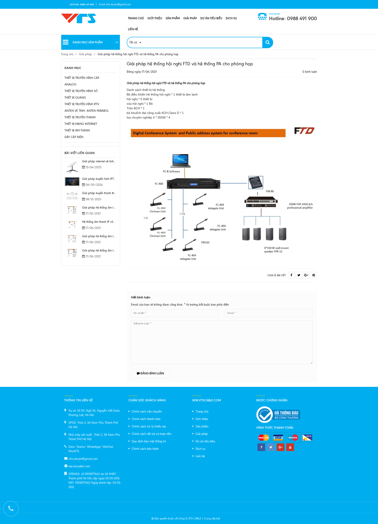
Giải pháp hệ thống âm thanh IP (102, 250)
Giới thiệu (154, 18)
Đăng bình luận (152, 373)
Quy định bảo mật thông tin (149, 441)
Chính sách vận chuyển (147, 411)
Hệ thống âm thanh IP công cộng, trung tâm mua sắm (116, 221)
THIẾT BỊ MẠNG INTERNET (81, 124)
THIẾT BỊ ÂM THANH (77, 130)
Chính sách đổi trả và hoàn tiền (151, 433)
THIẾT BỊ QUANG (75, 97)
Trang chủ (136, 18)
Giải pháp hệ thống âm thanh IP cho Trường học (112, 207)
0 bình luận (310, 71)
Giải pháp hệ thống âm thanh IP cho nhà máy (111, 236)
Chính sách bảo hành (145, 448)
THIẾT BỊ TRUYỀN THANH (80, 117)
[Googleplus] (306, 275)
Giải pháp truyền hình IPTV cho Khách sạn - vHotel (113, 179)
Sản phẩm (173, 18)
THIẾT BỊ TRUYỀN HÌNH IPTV (82, 104)
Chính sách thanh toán (146, 419)
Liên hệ (133, 29)
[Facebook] (291, 275)
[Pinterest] (313, 275)
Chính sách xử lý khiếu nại (149, 426)
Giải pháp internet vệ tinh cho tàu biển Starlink (111, 161)
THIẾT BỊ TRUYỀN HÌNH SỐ (81, 91)
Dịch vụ (231, 18)
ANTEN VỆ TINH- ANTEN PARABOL (87, 110)
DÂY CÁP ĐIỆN (74, 137)
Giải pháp (190, 18)
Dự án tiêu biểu (211, 18)
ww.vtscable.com (79, 466)
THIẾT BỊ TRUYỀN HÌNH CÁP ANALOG (82, 81)
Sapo (224, 518)
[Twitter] (299, 275)
